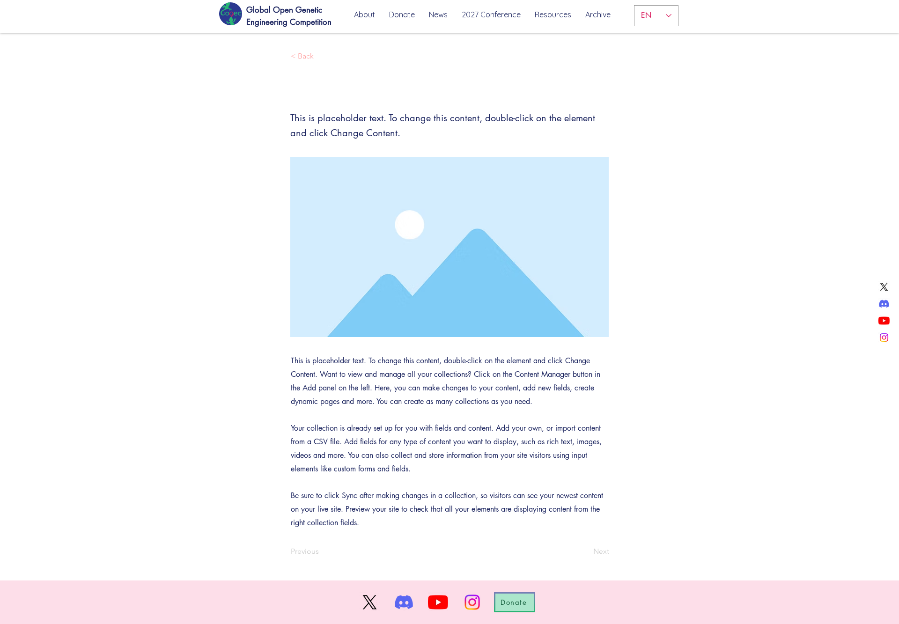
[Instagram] (884, 337)
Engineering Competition (289, 22)
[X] (884, 287)
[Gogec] (229, 14)
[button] (553, 14)
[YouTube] (884, 320)
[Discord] (884, 303)
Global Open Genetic (284, 10)
